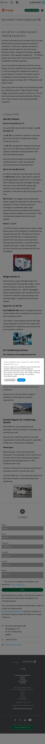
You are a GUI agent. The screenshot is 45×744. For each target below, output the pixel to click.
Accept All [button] (21, 380)
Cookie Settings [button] (10, 380)
